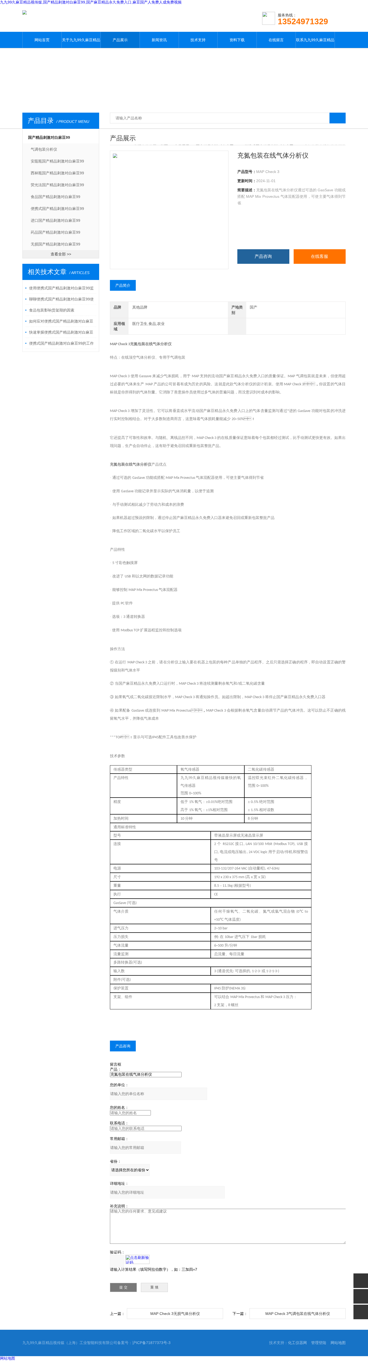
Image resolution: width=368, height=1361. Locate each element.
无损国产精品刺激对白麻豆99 (55, 244)
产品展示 (120, 40)
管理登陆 (318, 1343)
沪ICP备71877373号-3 (151, 1343)
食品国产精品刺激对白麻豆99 (55, 197)
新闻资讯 (159, 40)
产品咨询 (263, 256)
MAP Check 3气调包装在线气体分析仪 (297, 1313)
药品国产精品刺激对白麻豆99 (55, 232)
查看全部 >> (61, 254)
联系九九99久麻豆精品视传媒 (315, 43)
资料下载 (237, 40)
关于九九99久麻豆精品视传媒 (81, 43)
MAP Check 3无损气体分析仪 (175, 1313)
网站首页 (42, 40)
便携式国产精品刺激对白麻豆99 (57, 208)
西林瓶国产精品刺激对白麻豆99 (57, 173)
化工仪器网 (297, 1343)
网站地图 (338, 1343)
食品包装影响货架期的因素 (51, 310)
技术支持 (198, 40)
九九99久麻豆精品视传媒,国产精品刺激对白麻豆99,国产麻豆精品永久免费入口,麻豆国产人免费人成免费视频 (91, 2)
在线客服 (319, 256)
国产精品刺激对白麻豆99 (49, 137)
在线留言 (276, 40)
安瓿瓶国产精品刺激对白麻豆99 (57, 161)
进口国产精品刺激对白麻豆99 (55, 220)
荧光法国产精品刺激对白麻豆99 (57, 185)
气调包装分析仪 (44, 149)
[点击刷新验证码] (137, 1259)
